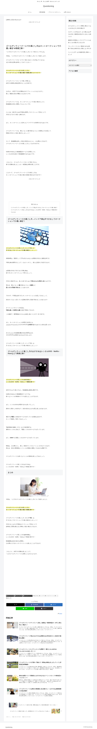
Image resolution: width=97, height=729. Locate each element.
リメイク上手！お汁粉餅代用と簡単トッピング (79, 53)
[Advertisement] (34, 33)
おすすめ (36, 595)
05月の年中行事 (19, 595)
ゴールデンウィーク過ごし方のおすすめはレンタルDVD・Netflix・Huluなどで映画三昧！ (35, 209)
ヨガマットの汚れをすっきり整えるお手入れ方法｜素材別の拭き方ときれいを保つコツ (79, 34)
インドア (42, 595)
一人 (57, 595)
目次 (32, 204)
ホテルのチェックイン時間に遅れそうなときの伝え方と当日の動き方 (79, 27)
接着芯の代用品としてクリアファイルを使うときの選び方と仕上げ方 (79, 41)
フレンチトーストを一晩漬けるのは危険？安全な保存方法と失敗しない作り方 (79, 47)
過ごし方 (9, 598)
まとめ (14, 212)
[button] (44, 608)
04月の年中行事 (11, 595)
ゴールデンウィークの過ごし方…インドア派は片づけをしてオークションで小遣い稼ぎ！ (35, 207)
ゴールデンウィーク (28, 595)
